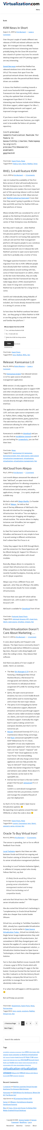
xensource (21, 1076)
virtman (18, 826)
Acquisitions (16, 1006)
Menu (38, 10)
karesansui (28, 453)
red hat (16, 1062)
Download (26, 608)
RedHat (30, 164)
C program (7, 1087)
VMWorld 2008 (29, 1073)
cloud (31, 619)
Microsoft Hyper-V (34, 1060)
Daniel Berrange (9, 66)
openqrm (6, 826)
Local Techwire (9, 851)
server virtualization (28, 1062)
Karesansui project (14, 374)
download (27, 433)
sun (34, 1062)
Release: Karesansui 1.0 (18, 362)
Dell (20, 1054)
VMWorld (22, 1073)
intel (8, 1060)
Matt (13, 738)
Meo (4, 1108)
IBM (32, 1057)
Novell (4, 1062)
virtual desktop (20, 1065)
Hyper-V (28, 1057)
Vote (9, 343)
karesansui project (9, 456)
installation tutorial (23, 436)
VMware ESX (15, 1073)
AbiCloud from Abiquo (17, 468)
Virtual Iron (7, 1014)
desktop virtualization (30, 1055)
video (14, 1065)
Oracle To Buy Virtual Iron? (20, 833)
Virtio (35, 164)
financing (8, 1057)
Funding (12, 1057)
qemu (12, 826)
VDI (12, 1065)
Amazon (23, 619)
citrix (27, 1052)
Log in (30, 1122)
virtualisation (29, 458)
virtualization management (24, 461)
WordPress (23, 1122)
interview (12, 1060)
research (20, 1062)
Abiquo (14, 504)
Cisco (23, 1052)
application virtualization (15, 1052)
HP (24, 1057)
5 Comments (31, 838)
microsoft (25, 1060)
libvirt (24, 164)
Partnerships (7, 1008)
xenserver (15, 1076)
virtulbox (21, 622)
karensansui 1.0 (18, 453)
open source (25, 456)
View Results (17, 343)
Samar (5, 1102)
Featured (15, 616)
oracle (19, 1011)
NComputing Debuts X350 (23, 1098)
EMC (4, 1057)
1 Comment (29, 472)
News (23, 161)
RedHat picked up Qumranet (18, 198)
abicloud (16, 619)
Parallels (11, 1062)
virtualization (8, 461)
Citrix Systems (32, 1052)
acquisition (6, 1052)
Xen (28, 355)
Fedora (15, 164)
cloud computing (14, 1055)
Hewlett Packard (19, 1057)
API (27, 619)
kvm (20, 164)
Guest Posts (16, 161)
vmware (27, 622)
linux (19, 1060)
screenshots (23, 439)
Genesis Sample (24, 1120)
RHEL (25, 355)
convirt (15, 823)
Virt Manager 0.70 (21, 671)
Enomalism (23, 823)
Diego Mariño (23, 501)
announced (27, 783)
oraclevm (25, 1011)
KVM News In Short (15, 28)
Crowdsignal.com (8, 347)
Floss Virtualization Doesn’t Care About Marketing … (21, 631)
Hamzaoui (6, 1093)
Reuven (10, 731)
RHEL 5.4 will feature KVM (20, 171)
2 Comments (30, 175)
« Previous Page (10, 1023)
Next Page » (8, 1028)
